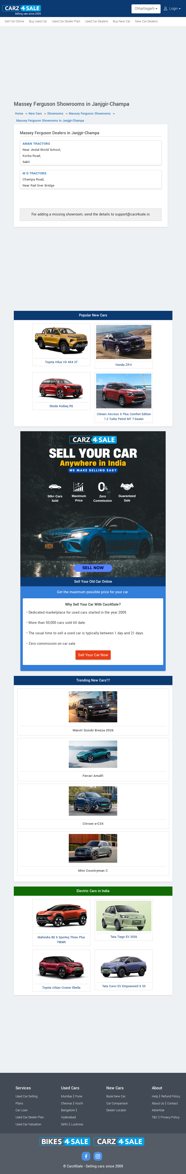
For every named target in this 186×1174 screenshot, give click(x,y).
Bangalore (68, 1110)
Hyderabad (68, 1117)
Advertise (158, 1110)
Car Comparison (117, 1103)
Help (155, 1096)
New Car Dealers (146, 21)
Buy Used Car (38, 21)
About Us (158, 1103)
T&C (154, 1117)
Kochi (79, 1103)
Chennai (66, 1103)
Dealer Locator (116, 1110)
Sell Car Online (14, 21)
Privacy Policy (170, 1117)
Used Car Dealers (96, 21)
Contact (172, 1103)
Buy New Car (121, 21)
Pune (78, 1096)
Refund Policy (170, 1096)
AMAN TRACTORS (36, 143)
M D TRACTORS (34, 173)
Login (173, 8)
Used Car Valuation (28, 1124)
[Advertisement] (93, 62)
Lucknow (77, 1124)
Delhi (64, 1124)
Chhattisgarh (145, 8)
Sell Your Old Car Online (93, 581)
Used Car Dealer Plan (66, 21)
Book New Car (115, 1096)
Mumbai (66, 1096)
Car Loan (22, 1110)
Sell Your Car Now (93, 655)
